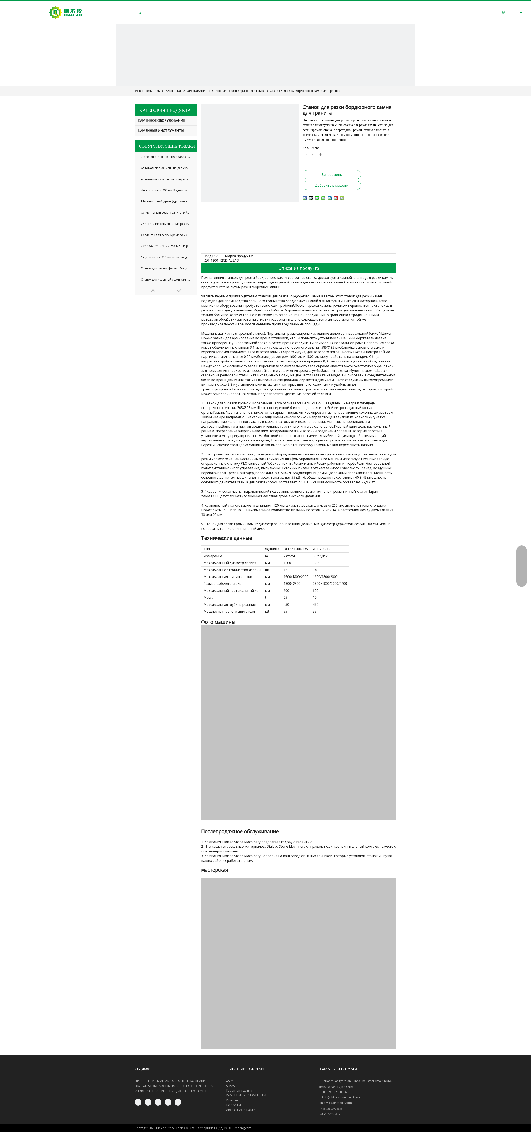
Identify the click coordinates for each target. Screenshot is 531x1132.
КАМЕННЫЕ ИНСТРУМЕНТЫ (161, 130)
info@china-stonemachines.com (343, 1097)
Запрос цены (332, 174)
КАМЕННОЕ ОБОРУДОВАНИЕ (161, 120)
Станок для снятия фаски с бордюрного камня (166, 268)
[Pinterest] (178, 1102)
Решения (232, 1100)
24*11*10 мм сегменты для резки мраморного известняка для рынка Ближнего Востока (166, 224)
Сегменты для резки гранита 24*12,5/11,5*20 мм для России (166, 212)
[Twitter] (158, 1102)
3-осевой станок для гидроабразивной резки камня (166, 157)
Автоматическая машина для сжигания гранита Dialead (166, 168)
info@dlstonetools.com (336, 1103)
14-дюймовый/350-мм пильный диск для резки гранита (166, 257)
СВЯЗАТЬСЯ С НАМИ (240, 1110)
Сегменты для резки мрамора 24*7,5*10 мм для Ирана (166, 235)
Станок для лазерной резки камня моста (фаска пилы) (166, 279)
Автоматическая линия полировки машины (166, 179)
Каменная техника (239, 1090)
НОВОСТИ (233, 1105)
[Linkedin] (148, 1102)
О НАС (230, 1085)
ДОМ (229, 1080)
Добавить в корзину (332, 185)
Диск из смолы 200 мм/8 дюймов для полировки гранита (166, 190)
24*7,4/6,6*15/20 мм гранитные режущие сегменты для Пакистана (166, 246)
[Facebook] (138, 1102)
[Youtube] (168, 1102)
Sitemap (201, 1128)
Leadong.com (242, 1128)
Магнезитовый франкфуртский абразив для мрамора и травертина (166, 201)
